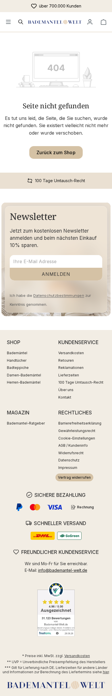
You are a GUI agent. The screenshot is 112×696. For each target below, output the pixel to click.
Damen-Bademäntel (24, 375)
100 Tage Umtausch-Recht (80, 382)
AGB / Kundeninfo (73, 445)
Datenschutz (69, 460)
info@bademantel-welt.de (62, 570)
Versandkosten (71, 353)
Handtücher (16, 360)
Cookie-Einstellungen (76, 438)
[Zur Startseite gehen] (55, 22)
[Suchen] (21, 22)
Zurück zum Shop (56, 152)
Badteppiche (18, 367)
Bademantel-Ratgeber (26, 423)
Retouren (66, 360)
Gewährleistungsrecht (76, 431)
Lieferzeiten (68, 375)
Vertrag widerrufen (74, 477)
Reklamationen (71, 367)
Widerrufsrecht (71, 453)
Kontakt (64, 397)
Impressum (67, 467)
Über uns (66, 390)
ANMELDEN (56, 274)
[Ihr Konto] (90, 22)
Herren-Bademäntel (23, 382)
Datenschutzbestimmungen (58, 295)
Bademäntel (17, 353)
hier (106, 672)
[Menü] (8, 22)
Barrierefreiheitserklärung (79, 423)
